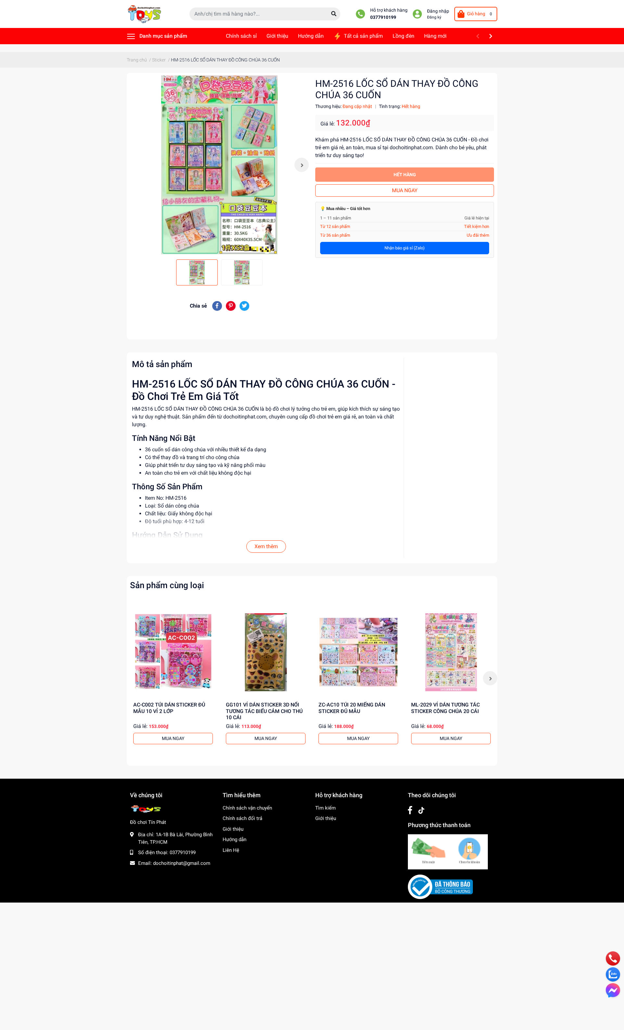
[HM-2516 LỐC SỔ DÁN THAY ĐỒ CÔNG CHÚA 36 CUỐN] (219, 164)
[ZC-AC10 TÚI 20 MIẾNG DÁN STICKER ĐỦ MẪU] (358, 652)
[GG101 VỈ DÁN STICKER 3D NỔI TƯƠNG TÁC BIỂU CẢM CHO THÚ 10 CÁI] (266, 652)
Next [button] (301, 165)
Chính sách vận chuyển (247, 808)
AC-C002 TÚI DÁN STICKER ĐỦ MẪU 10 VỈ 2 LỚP (169, 708)
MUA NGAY (405, 190)
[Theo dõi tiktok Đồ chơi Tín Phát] (421, 810)
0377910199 (383, 17)
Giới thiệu (233, 829)
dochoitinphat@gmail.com (181, 863)
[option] (219, 164)
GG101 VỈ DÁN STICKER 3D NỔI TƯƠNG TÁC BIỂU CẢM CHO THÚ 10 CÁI (264, 711)
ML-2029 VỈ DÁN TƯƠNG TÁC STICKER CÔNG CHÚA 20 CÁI (445, 708)
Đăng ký (434, 17)
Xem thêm (266, 546)
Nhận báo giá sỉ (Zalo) (404, 247)
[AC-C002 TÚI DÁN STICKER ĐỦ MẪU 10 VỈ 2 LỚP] (173, 652)
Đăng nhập (438, 11)
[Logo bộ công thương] (440, 887)
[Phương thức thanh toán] (448, 851)
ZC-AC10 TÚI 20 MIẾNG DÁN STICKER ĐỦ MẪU (351, 708)
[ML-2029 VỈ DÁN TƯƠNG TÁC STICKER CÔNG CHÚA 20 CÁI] (451, 652)
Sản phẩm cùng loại (167, 585)
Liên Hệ (231, 850)
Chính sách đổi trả (242, 818)
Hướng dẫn (234, 839)
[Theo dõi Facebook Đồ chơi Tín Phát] (410, 810)
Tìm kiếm (325, 808)
